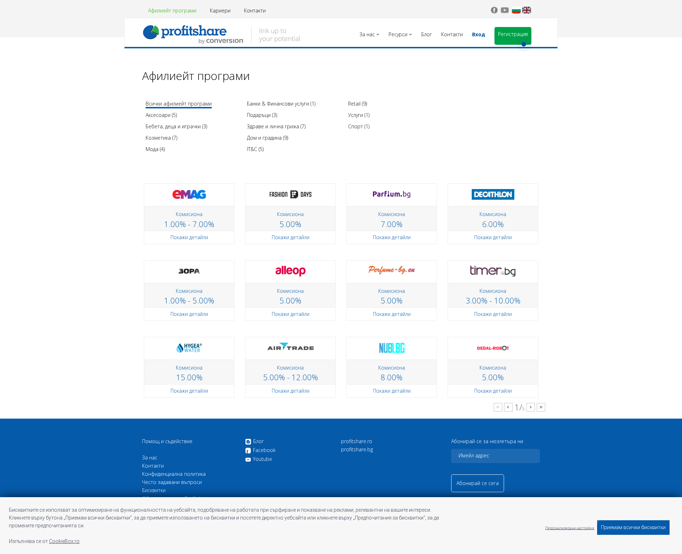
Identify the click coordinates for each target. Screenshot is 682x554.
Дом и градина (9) (267, 137)
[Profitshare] (221, 34)
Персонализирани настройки (569, 528)
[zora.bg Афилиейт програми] (189, 270)
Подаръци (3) (262, 115)
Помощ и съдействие (167, 441)
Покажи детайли (189, 237)
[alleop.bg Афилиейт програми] (290, 270)
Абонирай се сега (477, 483)
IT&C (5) (255, 149)
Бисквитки (154, 490)
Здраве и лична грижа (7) (276, 126)
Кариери (220, 10)
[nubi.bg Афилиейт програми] (392, 347)
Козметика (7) (161, 137)
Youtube (262, 459)
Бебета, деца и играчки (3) (176, 126)
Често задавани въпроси (172, 482)
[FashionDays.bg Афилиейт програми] (290, 193)
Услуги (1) (358, 115)
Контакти (255, 10)
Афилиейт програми (172, 10)
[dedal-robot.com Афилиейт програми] (493, 347)
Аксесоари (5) (161, 115)
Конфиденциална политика (174, 474)
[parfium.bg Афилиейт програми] (391, 193)
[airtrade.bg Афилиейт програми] (290, 345)
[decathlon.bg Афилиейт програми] (493, 193)
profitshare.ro (356, 441)
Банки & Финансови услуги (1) (281, 103)
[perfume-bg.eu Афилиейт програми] (392, 269)
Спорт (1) (358, 126)
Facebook (264, 450)
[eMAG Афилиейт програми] (189, 193)
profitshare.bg (357, 449)
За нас (149, 458)
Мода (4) (155, 149)
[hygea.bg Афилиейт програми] (189, 347)
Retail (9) (357, 103)
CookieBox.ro (64, 541)
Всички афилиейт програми (179, 103)
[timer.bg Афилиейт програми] (492, 270)
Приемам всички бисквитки (633, 527)
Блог (258, 442)
